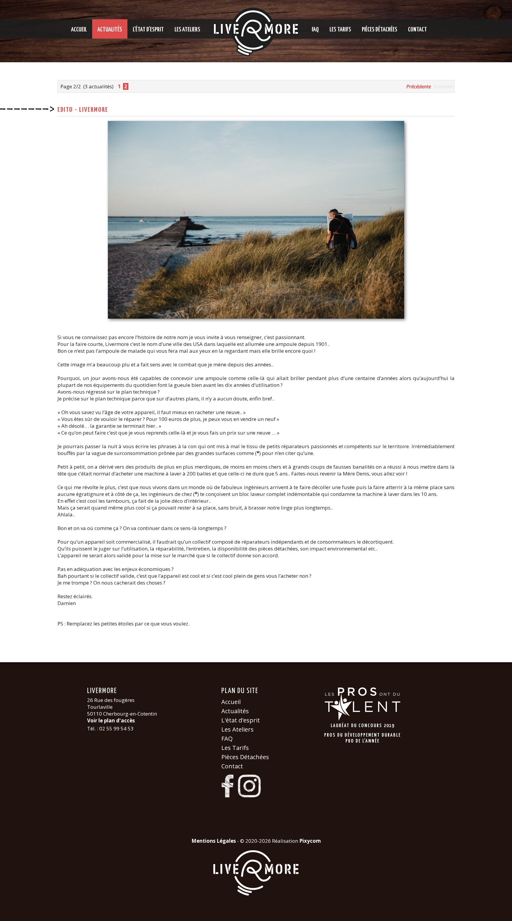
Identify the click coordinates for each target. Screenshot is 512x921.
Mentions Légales (213, 840)
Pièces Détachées (379, 30)
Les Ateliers (187, 30)
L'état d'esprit (148, 30)
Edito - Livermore (82, 109)
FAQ (315, 30)
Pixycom (310, 840)
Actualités (109, 30)
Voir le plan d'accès (111, 720)
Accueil (79, 30)
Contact (417, 30)
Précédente (418, 86)
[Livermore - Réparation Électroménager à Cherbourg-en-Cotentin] (256, 32)
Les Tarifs (340, 30)
